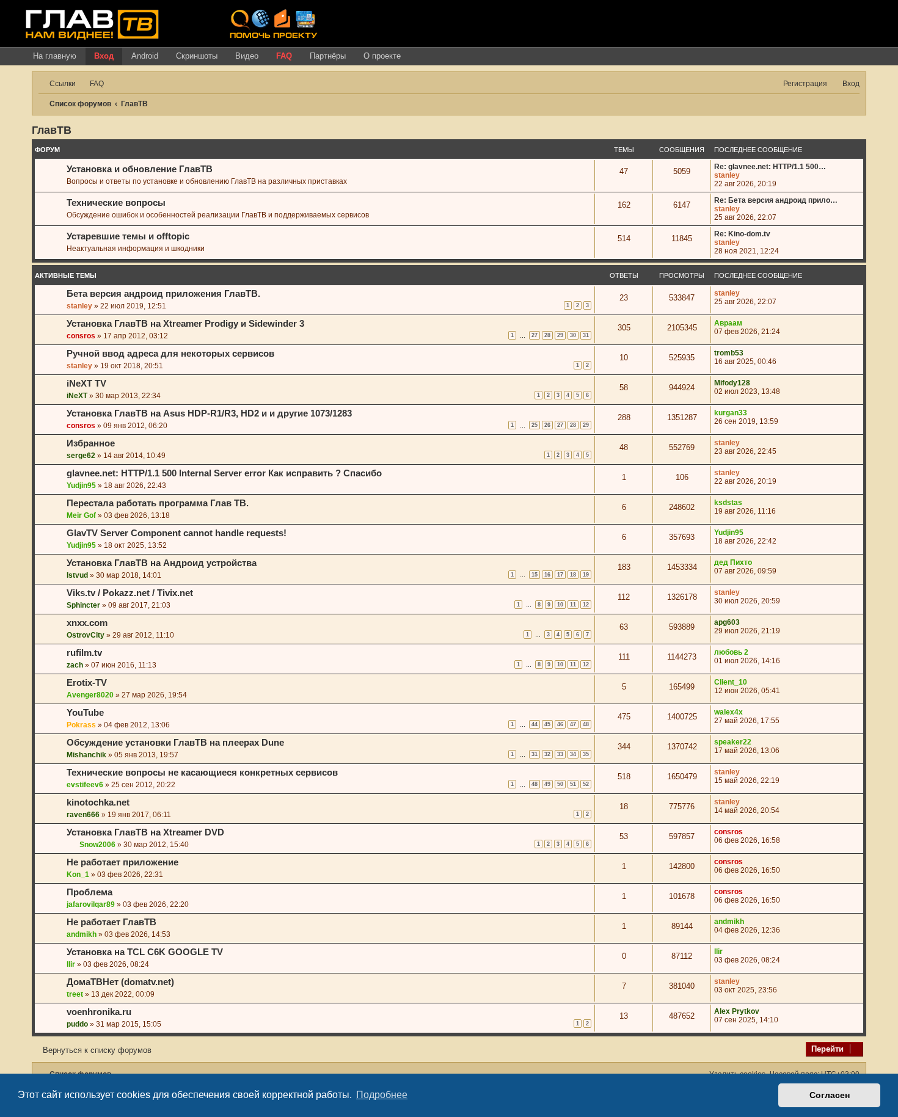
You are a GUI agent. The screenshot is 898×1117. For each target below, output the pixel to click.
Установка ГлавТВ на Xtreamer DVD (145, 832)
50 (560, 784)
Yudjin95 (81, 485)
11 (573, 605)
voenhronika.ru (99, 1012)
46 (560, 724)
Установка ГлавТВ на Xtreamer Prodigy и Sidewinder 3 (185, 324)
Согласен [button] (829, 1095)
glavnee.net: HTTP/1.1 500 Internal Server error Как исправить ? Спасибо (224, 473)
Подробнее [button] (381, 1095)
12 (586, 605)
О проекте (382, 55)
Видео (246, 55)
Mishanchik (86, 755)
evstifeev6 (85, 784)
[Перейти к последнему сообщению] (746, 293)
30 (573, 335)
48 (586, 724)
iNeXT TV (86, 383)
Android (144, 55)
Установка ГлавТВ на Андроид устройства (162, 563)
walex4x (728, 712)
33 (560, 754)
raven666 (83, 814)
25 (534, 425)
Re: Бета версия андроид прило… (776, 200)
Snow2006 (97, 844)
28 (547, 335)
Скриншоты (196, 55)
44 (534, 724)
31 (586, 335)
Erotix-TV (87, 683)
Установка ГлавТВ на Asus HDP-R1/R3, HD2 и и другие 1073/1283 (209, 413)
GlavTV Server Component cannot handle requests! (177, 533)
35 (586, 754)
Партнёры (328, 55)
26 (547, 425)
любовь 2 (731, 652)
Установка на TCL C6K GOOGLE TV (145, 952)
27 (534, 335)
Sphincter (83, 605)
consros (81, 336)
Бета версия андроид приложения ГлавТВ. (163, 294)
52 (586, 784)
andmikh (82, 934)
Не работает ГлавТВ (111, 922)
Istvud (77, 575)
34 (573, 754)
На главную (54, 55)
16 (547, 575)
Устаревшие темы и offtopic (128, 236)
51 (573, 784)
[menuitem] (91, 84)
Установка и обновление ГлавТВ (140, 169)
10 (560, 605)
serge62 (81, 455)
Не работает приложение (122, 862)
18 (573, 575)
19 (586, 575)
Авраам (728, 323)
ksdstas (728, 502)
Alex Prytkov (736, 1011)
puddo (77, 1024)
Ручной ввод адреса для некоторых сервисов (170, 353)
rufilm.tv (84, 653)
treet (75, 994)
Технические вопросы (116, 203)
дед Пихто (733, 562)
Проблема (89, 892)
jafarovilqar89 (91, 904)
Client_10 (730, 682)
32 (547, 754)
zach (75, 665)
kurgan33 (730, 413)
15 (534, 575)
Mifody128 (732, 383)
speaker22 (732, 742)
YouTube (85, 713)
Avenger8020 (90, 695)
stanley (727, 175)
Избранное (91, 443)
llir (71, 964)
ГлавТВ (51, 130)
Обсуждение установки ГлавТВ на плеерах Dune (175, 743)
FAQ (284, 55)
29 (560, 335)
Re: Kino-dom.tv (742, 234)
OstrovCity (85, 635)
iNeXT (77, 395)
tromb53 (728, 353)
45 (547, 724)
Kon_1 (78, 874)
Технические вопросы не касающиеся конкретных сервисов (202, 772)
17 (560, 575)
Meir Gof (81, 515)
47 (573, 724)
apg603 (727, 622)
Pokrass (81, 725)
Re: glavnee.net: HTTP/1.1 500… (770, 166)
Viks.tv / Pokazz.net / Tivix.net (130, 593)
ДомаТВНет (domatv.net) (120, 982)
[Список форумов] (122, 24)
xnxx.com (87, 623)
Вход (104, 55)
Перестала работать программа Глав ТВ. (158, 503)
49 (547, 784)
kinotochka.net (98, 802)
